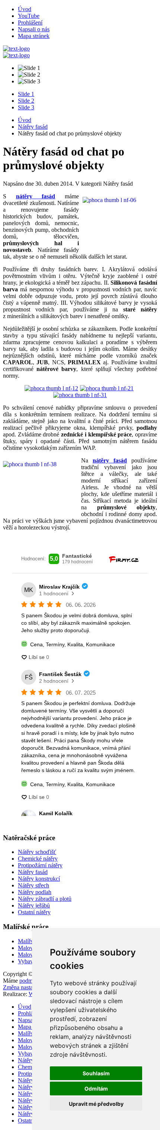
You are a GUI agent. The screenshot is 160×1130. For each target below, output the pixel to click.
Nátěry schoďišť (37, 852)
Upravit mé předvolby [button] (96, 1104)
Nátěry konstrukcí (39, 878)
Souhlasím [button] (96, 1073)
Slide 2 (26, 100)
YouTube (28, 16)
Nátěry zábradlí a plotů (44, 899)
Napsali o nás (33, 29)
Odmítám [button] (96, 1088)
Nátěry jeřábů (34, 905)
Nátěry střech (33, 885)
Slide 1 (26, 94)
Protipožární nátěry (40, 865)
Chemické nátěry (38, 858)
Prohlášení (30, 22)
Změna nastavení (23, 987)
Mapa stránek (33, 36)
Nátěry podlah (34, 892)
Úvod (24, 9)
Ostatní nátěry (34, 912)
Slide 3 (26, 107)
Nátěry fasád (33, 127)
